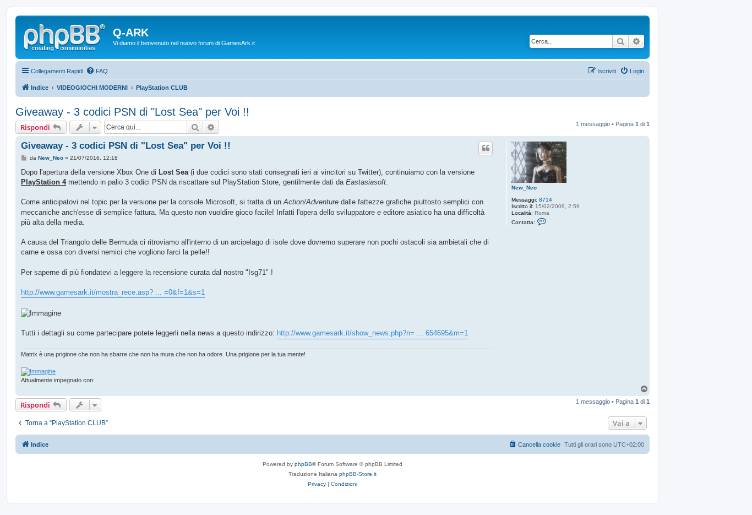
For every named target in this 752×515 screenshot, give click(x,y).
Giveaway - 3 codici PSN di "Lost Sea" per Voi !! (132, 112)
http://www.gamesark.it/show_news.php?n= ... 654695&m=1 (372, 333)
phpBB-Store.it (358, 474)
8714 (545, 200)
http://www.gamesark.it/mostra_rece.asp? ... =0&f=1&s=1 (113, 292)
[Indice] (65, 35)
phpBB (303, 464)
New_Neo (524, 188)
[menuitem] (97, 71)
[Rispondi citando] (485, 148)
